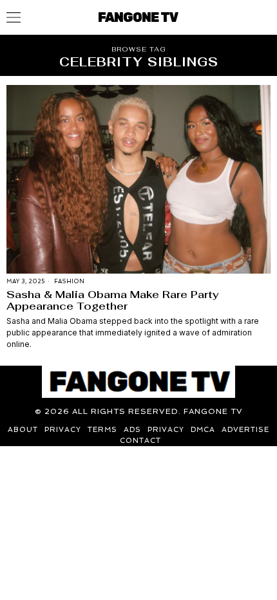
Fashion (69, 281)
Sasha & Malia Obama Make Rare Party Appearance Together (112, 300)
